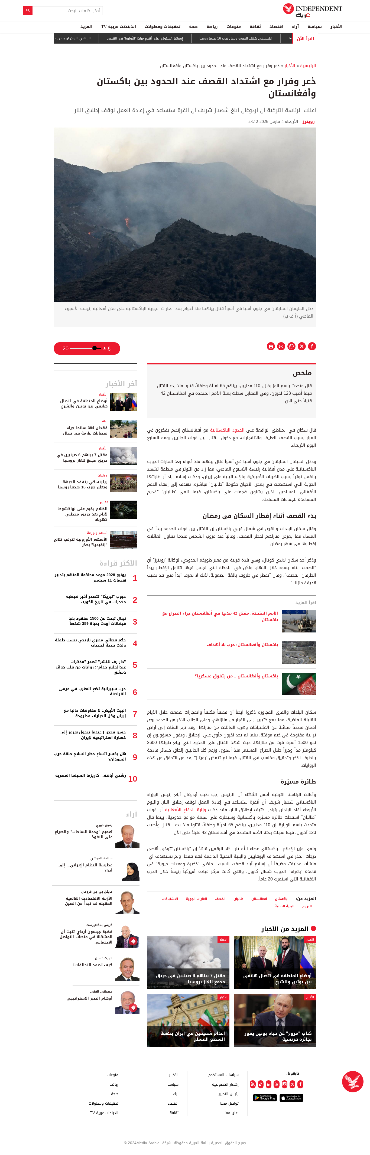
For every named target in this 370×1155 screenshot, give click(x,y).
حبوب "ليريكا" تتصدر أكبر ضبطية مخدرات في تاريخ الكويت (96, 599)
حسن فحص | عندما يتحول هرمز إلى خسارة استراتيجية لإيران (93, 735)
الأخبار (336, 26)
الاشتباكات (170, 898)
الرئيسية (308, 65)
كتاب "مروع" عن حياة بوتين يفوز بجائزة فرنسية (278, 1036)
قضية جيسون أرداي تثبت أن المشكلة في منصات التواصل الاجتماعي (86, 937)
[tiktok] (261, 1084)
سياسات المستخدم (223, 1074)
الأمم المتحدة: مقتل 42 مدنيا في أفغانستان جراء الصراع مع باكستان (220, 617)
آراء (295, 26)
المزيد (86, 26)
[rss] (252, 1084)
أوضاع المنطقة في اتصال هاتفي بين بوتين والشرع (277, 979)
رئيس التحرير (229, 1093)
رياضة (212, 26)
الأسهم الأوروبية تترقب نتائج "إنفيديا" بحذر (81, 542)
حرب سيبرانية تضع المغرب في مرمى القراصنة (92, 691)
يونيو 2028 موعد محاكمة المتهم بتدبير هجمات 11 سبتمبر (90, 577)
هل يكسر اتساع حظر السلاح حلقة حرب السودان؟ (90, 756)
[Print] (271, 346)
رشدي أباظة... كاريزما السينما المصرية (90, 775)
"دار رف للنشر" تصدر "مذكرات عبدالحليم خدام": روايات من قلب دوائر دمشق (91, 667)
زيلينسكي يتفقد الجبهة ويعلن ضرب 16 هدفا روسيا (259, 38)
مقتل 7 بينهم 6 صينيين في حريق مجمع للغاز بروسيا (190, 979)
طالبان (238, 898)
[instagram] (284, 1084)
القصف (220, 898)
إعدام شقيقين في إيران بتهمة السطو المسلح (192, 1036)
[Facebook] (300, 1084)
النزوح (307, 906)
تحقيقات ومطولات (162, 26)
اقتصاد (276, 26)
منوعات (233, 26)
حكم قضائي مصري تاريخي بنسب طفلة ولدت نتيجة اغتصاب (90, 643)
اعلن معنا (231, 1112)
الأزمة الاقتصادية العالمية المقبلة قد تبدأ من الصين (88, 901)
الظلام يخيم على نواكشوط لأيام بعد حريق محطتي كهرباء (83, 514)
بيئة (105, 421)
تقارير (104, 502)
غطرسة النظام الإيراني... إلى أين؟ (85, 868)
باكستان (281, 898)
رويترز (309, 121)
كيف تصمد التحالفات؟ (92, 965)
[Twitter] (292, 1084)
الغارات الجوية (196, 898)
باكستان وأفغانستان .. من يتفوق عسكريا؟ (236, 676)
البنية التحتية (284, 906)
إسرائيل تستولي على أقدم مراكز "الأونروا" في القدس (169, 38)
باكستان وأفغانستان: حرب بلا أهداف (242, 644)
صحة (193, 26)
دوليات (103, 475)
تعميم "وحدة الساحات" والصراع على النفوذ (83, 834)
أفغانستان (259, 898)
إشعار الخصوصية (225, 1084)
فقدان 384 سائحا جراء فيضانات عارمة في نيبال (85, 430)
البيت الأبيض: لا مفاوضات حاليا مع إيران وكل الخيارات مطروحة (95, 713)
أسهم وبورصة (97, 533)
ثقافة (255, 26)
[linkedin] (268, 1084)
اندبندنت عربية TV (118, 26)
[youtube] (276, 1084)
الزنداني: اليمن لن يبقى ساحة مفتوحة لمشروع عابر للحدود (73, 38)
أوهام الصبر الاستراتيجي (89, 998)
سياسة (314, 26)
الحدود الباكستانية (227, 430)
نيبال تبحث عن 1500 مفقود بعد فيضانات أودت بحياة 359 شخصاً (97, 621)
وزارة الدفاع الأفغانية (185, 809)
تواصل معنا (229, 1103)
